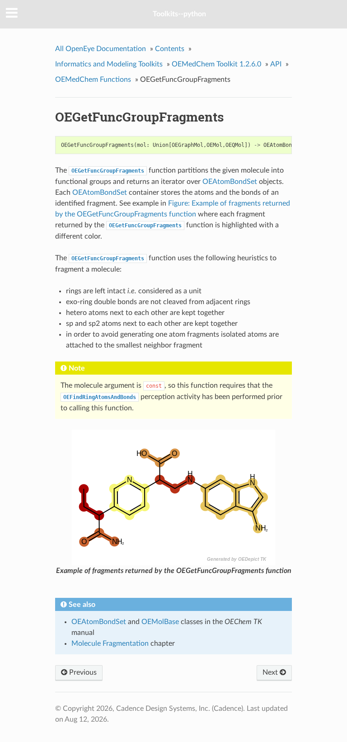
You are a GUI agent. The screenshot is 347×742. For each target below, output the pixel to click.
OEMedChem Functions (93, 79)
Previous (82, 672)
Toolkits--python (179, 14)
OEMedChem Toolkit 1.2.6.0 (216, 64)
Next (271, 672)
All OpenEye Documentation (100, 48)
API (275, 64)
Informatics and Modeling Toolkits (109, 64)
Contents (169, 48)
